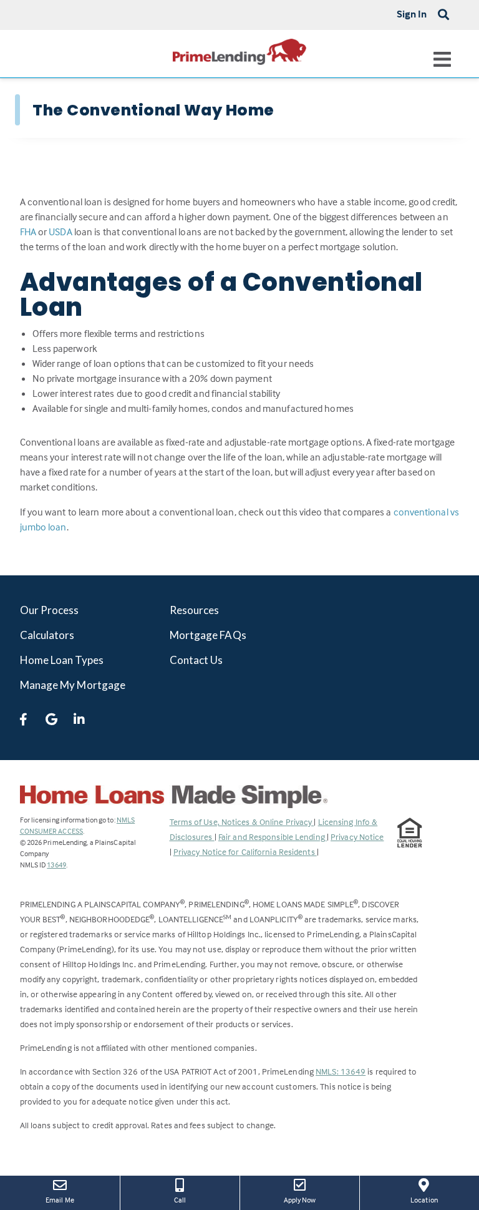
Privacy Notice (357, 836)
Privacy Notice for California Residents (245, 851)
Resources (195, 610)
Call (180, 1199)
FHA (28, 231)
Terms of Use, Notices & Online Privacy (242, 821)
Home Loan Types (62, 659)
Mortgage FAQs (208, 635)
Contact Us (196, 659)
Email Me (60, 1199)
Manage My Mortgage (73, 684)
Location (432, 1199)
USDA (60, 231)
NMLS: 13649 (340, 1071)
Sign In (412, 13)
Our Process (49, 610)
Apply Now (309, 1199)
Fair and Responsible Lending (272, 836)
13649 (56, 864)
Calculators (47, 635)
